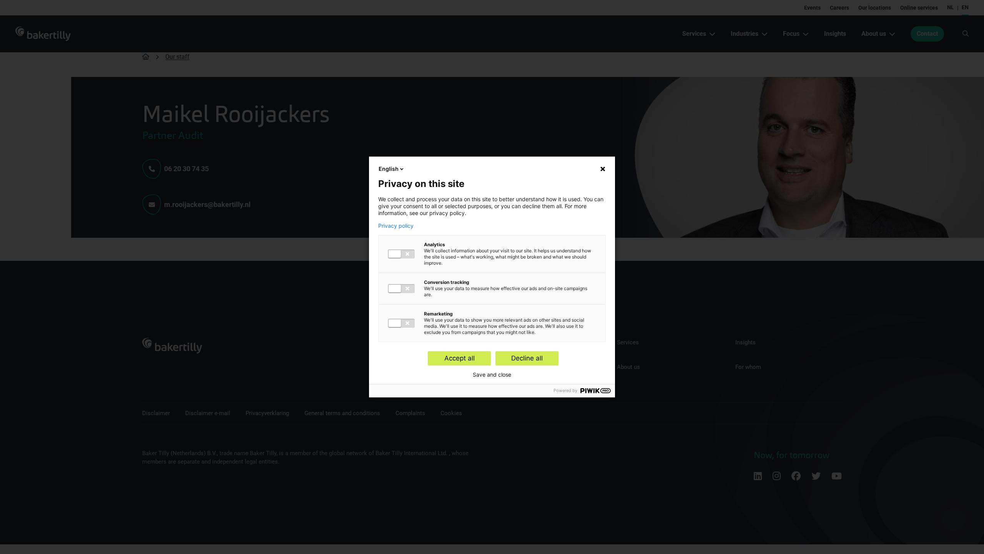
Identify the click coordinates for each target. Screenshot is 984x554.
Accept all (459, 358)
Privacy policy (396, 226)
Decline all (527, 358)
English (389, 168)
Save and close (492, 375)
